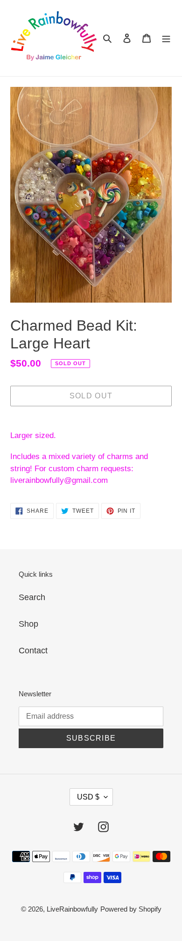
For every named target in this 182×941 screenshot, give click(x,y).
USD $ (88, 797)
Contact (33, 650)
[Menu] (166, 38)
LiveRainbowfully (72, 909)
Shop (28, 624)
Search (32, 597)
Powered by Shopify (130, 909)
